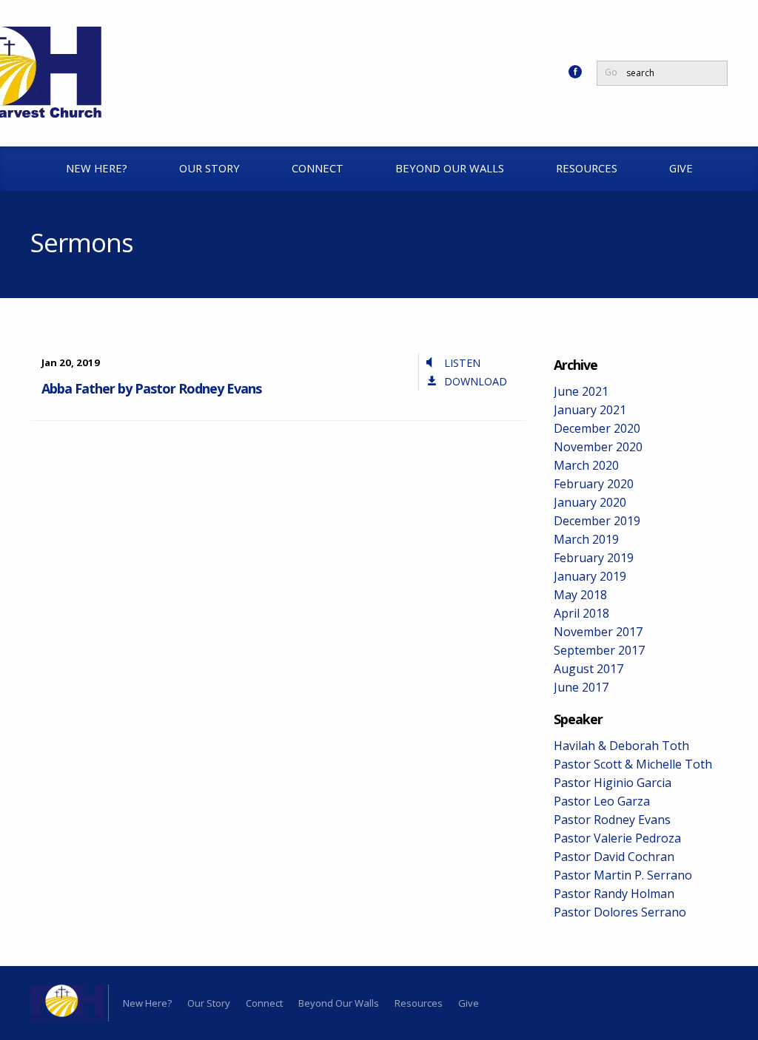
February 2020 (594, 484)
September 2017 (599, 650)
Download (475, 381)
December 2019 (597, 521)
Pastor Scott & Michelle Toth (633, 764)
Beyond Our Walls (449, 168)
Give (681, 168)
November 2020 (598, 447)
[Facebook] (575, 71)
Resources (586, 168)
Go (611, 72)
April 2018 (581, 613)
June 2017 (581, 687)
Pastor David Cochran (614, 856)
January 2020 (590, 502)
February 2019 (594, 558)
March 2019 (586, 539)
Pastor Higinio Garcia (612, 782)
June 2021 (581, 391)
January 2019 (590, 576)
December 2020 (597, 428)
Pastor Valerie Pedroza (617, 838)
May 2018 (580, 595)
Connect (317, 168)
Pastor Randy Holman (614, 893)
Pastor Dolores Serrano (620, 912)
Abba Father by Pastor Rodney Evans (151, 388)
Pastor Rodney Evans (612, 819)
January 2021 (590, 410)
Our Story (209, 168)
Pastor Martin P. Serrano (623, 875)
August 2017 (588, 669)
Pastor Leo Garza (602, 801)
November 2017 (598, 632)
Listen (462, 363)
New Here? (96, 168)
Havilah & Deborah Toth (621, 745)
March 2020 (586, 465)
